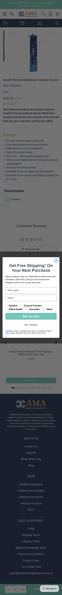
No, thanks (31, 324)
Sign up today (31, 316)
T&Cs (7, 333)
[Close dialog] (56, 260)
